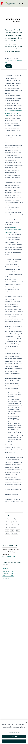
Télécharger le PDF (7, 571)
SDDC (7, 530)
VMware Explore (15, 521)
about (7, 110)
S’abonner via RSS (7, 573)
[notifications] (22, 3)
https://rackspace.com (8, 556)
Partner (17, 530)
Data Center (14, 533)
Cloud (12, 530)
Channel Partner (12, 527)
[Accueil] (8, 3)
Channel (7, 533)
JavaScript (5, 578)
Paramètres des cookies (14, 732)
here (15, 452)
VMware (7, 521)
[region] (14, 732)
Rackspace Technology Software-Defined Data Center (13, 113)
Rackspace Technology (11, 518)
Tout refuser (14, 736)
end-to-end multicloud (15, 524)
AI (6, 527)
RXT (7, 524)
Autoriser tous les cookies (14, 741)
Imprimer (5, 568)
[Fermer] (26, 722)
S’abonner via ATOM (8, 576)
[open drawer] (25, 3)
